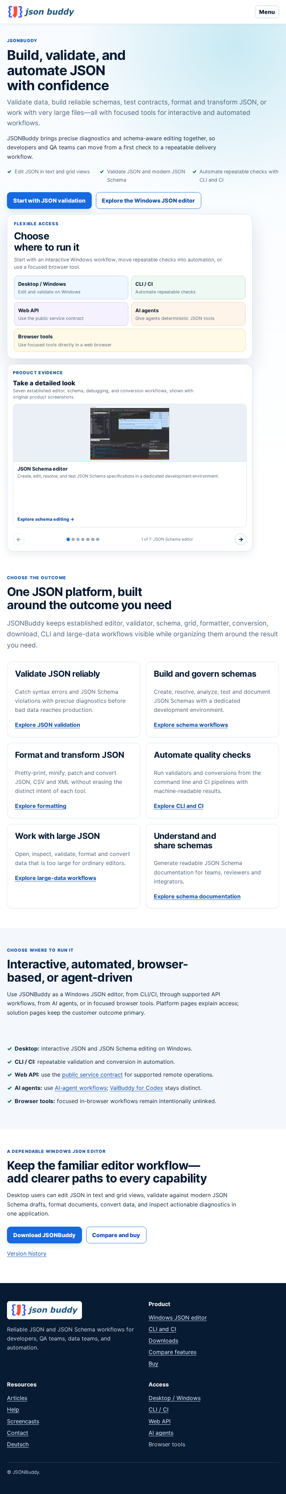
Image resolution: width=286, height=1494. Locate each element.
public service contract (92, 1074)
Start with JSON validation (49, 200)
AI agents (161, 1432)
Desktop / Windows (175, 1397)
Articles (17, 1397)
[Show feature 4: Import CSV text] (82, 539)
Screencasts (23, 1421)
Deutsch (18, 1444)
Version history (26, 1253)
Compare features (172, 1351)
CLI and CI (162, 1329)
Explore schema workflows (191, 724)
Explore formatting (40, 805)
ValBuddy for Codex (136, 1087)
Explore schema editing (45, 519)
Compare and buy (116, 1235)
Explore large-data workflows (55, 877)
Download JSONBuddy (44, 1235)
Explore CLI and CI (178, 805)
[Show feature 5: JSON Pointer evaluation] (87, 539)
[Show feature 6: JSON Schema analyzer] (92, 539)
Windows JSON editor (178, 1317)
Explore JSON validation (47, 724)
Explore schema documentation (197, 896)
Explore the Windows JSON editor (148, 200)
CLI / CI (158, 1409)
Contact (17, 1432)
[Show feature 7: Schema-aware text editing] (97, 539)
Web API (160, 1421)
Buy (153, 1363)
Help (13, 1409)
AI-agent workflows (81, 1087)
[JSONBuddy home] (41, 11)
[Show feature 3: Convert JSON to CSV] (78, 539)
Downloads (163, 1340)
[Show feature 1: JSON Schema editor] (68, 539)
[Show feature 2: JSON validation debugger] (73, 539)
